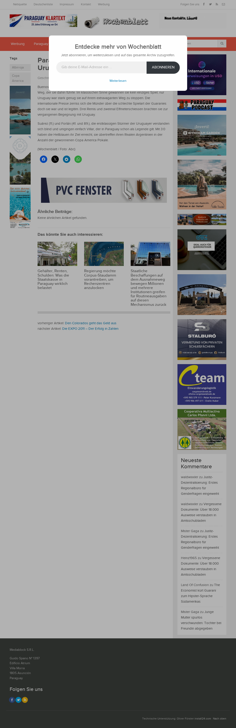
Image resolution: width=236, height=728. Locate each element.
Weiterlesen (118, 81)
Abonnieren (163, 67)
